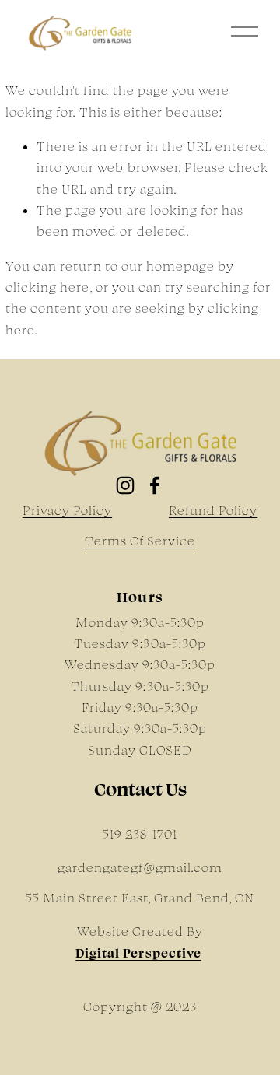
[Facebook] (154, 485)
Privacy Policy (67, 510)
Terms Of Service (140, 540)
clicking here (47, 287)
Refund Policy (213, 510)
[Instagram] (125, 485)
